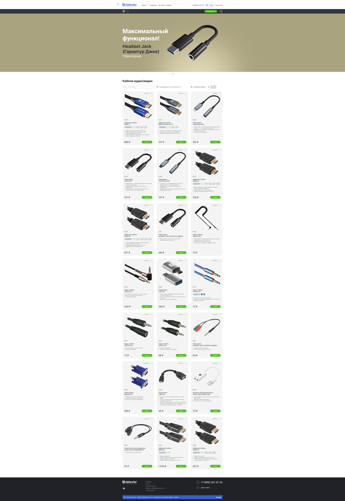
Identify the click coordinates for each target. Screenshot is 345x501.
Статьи (147, 484)
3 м (145, 127)
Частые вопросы (150, 486)
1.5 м (168, 127)
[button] (170, 73)
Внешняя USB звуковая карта (203, 393)
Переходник (198, 123)
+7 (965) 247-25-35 (197, 5)
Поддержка (211, 11)
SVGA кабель (129, 393)
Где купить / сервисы (165, 5)
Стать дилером (150, 490)
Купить (147, 142)
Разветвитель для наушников (134, 449)
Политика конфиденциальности (155, 488)
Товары (143, 5)
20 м (168, 452)
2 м (141, 127)
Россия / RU (218, 5)
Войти (211, 5)
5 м (138, 127)
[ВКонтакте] (124, 488)
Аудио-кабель (198, 235)
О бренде (148, 481)
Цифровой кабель (130, 123)
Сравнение (153, 5)
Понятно (218, 497)
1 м (134, 127)
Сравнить (146, 93)
